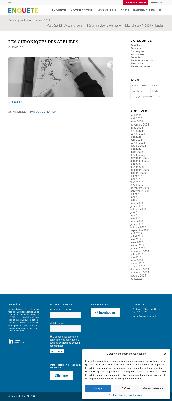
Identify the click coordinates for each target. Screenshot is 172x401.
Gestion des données (130, 395)
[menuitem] (135, 2)
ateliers (145, 85)
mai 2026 (135, 115)
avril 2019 (136, 200)
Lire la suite (15, 101)
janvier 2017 (137, 248)
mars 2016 (136, 260)
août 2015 (136, 278)
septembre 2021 (140, 160)
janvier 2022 (137, 154)
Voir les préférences (154, 388)
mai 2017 (135, 239)
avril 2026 (136, 118)
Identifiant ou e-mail (60, 309)
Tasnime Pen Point (46, 112)
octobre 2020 (138, 172)
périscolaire (148, 97)
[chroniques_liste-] (60, 77)
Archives (135, 48)
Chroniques (15, 47)
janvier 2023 (137, 142)
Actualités (136, 45)
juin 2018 (135, 212)
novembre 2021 (139, 157)
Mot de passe (57, 323)
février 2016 (137, 263)
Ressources (137, 63)
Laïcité (155, 91)
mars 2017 (136, 242)
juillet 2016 (136, 254)
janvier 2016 (137, 266)
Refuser (126, 388)
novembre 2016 (139, 251)
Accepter (98, 388)
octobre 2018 (138, 209)
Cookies (113, 395)
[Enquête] (23, 10)
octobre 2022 (138, 145)
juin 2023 (135, 136)
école (158, 97)
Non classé (137, 54)
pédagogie (136, 97)
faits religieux (137, 91)
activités (135, 85)
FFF (147, 91)
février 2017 (137, 245)
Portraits (135, 57)
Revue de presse (140, 66)
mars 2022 (136, 151)
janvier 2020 (137, 185)
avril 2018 (136, 218)
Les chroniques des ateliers (43, 42)
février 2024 (137, 130)
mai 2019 (135, 197)
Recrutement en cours (143, 60)
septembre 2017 (140, 230)
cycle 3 (154, 85)
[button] (165, 353)
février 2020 (137, 182)
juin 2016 (135, 257)
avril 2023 (136, 139)
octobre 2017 (138, 227)
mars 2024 (136, 127)
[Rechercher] (160, 10)
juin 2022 (135, 148)
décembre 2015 (139, 269)
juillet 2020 (136, 175)
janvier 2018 (137, 224)
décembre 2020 (139, 169)
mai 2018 (135, 215)
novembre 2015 (139, 272)
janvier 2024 (137, 133)
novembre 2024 (139, 124)
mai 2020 (135, 179)
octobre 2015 (138, 275)
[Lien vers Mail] (9, 2)
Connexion (156, 2)
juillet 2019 (136, 194)
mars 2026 (136, 121)
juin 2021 (135, 163)
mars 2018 (136, 221)
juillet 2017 (136, 236)
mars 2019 (136, 203)
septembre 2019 (140, 191)
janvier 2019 (137, 206)
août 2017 (136, 233)
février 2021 (137, 166)
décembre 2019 (139, 188)
